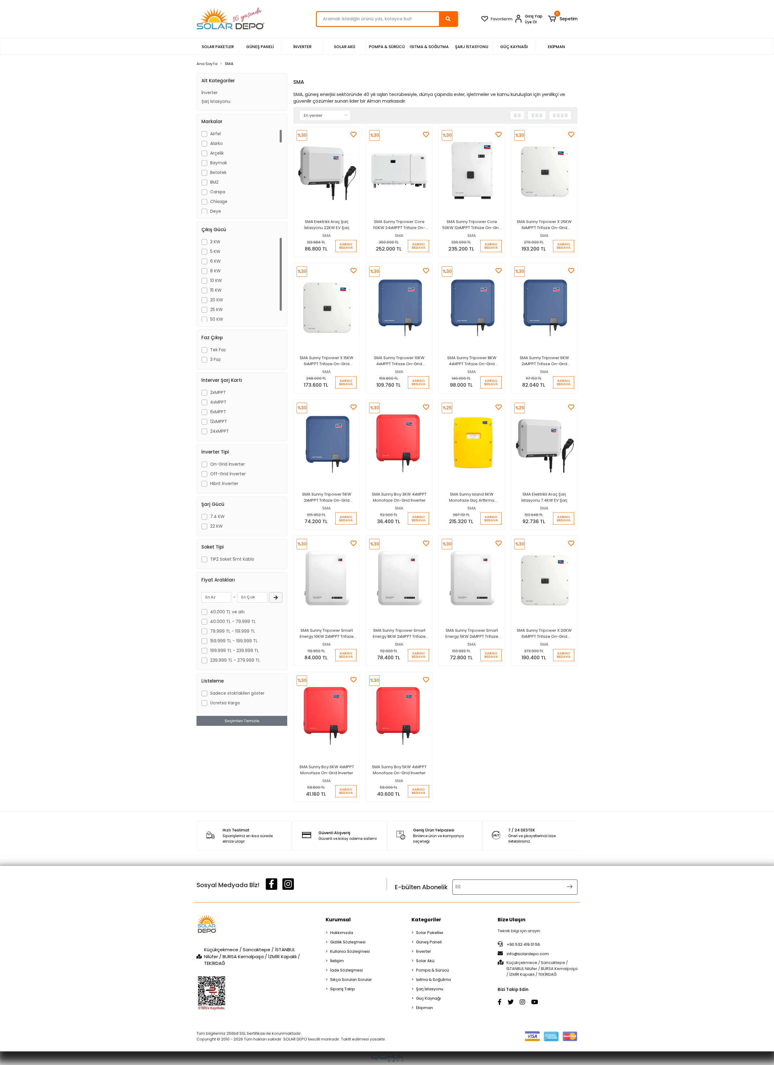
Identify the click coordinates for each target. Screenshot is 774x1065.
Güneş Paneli (429, 942)
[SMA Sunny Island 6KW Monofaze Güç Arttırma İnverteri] (472, 443)
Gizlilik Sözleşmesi (348, 942)
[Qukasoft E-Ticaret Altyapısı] (387, 1058)
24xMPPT (219, 431)
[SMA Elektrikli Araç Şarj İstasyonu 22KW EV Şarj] (326, 170)
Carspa (217, 192)
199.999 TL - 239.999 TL (234, 650)
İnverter (209, 93)
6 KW (215, 261)
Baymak (218, 163)
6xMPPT (218, 412)
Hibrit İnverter (224, 483)
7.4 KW (217, 516)
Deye (215, 211)
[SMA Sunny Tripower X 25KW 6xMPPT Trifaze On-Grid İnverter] (544, 170)
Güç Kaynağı (428, 998)
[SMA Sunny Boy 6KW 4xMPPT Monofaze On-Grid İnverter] (326, 715)
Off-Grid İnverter (228, 474)
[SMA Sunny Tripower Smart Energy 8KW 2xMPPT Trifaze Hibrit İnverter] (399, 579)
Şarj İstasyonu (215, 101)
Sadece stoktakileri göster (237, 693)
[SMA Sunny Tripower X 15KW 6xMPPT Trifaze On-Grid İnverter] (326, 306)
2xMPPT (218, 392)
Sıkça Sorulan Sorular (351, 979)
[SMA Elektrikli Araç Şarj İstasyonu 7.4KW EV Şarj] (544, 443)
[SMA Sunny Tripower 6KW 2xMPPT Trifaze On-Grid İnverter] (544, 306)
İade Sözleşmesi (346, 970)
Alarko (216, 143)
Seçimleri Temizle (242, 721)
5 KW (215, 251)
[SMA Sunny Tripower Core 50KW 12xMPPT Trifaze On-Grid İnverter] (472, 170)
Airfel (215, 134)
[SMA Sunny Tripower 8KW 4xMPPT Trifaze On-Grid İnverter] (472, 306)
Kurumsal (338, 919)
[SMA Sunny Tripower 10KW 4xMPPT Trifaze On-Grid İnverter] (399, 306)
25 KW (216, 309)
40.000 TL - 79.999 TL (233, 621)
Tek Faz (218, 350)
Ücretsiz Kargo (225, 703)
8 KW (215, 271)
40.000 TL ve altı (227, 612)
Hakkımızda (341, 933)
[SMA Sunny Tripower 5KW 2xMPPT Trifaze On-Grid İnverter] (326, 443)
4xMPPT (218, 402)
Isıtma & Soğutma (433, 979)
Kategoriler (426, 919)
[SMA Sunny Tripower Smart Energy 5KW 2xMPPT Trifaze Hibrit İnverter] (472, 579)
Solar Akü (425, 961)
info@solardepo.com (528, 954)
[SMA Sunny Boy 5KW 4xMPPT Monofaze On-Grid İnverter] (399, 715)
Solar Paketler (430, 933)
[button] (562, 19)
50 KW (216, 319)
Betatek (218, 172)
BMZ (214, 182)
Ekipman (424, 1008)
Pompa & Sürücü (432, 970)
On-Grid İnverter (227, 464)
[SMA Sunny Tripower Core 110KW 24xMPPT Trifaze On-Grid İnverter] (399, 170)
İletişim (337, 961)
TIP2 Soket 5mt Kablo (232, 559)
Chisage (218, 201)
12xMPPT (218, 421)
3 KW (215, 242)
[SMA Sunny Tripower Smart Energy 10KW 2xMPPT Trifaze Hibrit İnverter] (326, 579)
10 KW (216, 280)
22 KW (216, 526)
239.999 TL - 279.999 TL (235, 660)
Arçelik (217, 153)
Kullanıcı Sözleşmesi (350, 951)
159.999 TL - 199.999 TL (234, 641)
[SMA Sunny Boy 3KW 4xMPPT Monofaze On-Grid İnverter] (399, 443)
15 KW (216, 290)
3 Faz (215, 359)
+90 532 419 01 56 (523, 944)
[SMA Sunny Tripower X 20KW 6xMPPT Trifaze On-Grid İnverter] (544, 579)
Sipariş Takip (342, 989)
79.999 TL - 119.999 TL (232, 631)
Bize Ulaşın (511, 919)
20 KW (216, 300)
